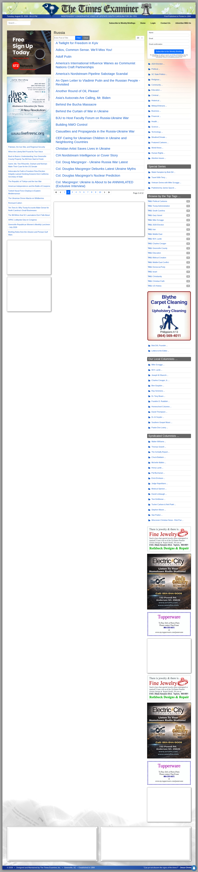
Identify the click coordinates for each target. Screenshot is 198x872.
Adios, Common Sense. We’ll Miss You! (84, 50)
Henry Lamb (156, 468)
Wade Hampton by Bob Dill (162, 172)
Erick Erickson (157, 478)
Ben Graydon (156, 386)
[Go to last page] (108, 192)
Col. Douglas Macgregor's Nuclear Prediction (88, 175)
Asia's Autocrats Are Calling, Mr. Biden (83, 98)
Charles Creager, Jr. (159, 380)
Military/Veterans (158, 106)
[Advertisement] (29, 257)
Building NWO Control (71, 124)
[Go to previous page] (60, 192)
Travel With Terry (158, 177)
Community (156, 85)
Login (153, 23)
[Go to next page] (104, 192)
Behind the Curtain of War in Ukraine (82, 111)
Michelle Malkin (157, 463)
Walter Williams (157, 442)
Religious (155, 80)
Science (154, 127)
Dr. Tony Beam (157, 396)
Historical (155, 101)
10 (100, 192)
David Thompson (158, 412)
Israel (155, 272)
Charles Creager (159, 244)
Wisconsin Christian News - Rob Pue (166, 520)
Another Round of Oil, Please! (77, 91)
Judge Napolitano (158, 483)
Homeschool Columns (160, 407)
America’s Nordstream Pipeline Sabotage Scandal (92, 74)
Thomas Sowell (157, 447)
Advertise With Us (183, 23)
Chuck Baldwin (157, 457)
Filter (79, 38)
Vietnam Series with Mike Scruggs (165, 183)
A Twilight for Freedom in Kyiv (77, 43)
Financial (155, 116)
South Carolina (159, 211)
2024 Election (157, 64)
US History (157, 286)
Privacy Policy (173, 56)
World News (156, 148)
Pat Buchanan (157, 473)
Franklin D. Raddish (159, 401)
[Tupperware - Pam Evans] (169, 624)
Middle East (157, 234)
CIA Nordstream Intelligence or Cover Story (87, 155)
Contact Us (165, 23)
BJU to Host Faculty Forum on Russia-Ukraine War (92, 118)
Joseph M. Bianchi (158, 375)
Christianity (157, 276)
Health (154, 121)
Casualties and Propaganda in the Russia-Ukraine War (95, 131)
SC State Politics (158, 74)
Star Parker (156, 515)
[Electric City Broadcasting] (169, 581)
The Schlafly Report (159, 452)
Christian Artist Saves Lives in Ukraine (83, 148)
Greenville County (160, 248)
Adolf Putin (64, 56)
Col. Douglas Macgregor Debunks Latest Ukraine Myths (96, 169)
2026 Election (158, 225)
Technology (156, 132)
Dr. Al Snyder (156, 417)
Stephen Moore (157, 510)
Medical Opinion (158, 489)
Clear (86, 38)
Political (154, 69)
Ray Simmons (157, 391)
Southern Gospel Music (160, 422)
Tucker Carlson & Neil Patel (162, 504)
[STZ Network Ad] (29, 52)
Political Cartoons (160, 201)
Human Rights (157, 153)
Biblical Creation (159, 258)
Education (155, 90)
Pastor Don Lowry (158, 428)
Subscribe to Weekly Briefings (122, 23)
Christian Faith (159, 281)
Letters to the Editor (159, 351)
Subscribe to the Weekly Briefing (169, 51)
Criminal (154, 95)
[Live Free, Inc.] (29, 109)
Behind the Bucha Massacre (76, 104)
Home (143, 23)
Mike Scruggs (158, 220)
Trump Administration (161, 206)
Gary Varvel (157, 215)
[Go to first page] (56, 192)
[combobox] (19, 23)
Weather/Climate (158, 137)
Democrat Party (159, 267)
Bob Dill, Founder (158, 346)
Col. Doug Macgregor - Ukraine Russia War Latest (92, 162)
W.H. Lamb (157, 239)
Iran (154, 229)
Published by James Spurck (162, 188)
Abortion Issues (157, 158)
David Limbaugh (158, 494)
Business (155, 111)
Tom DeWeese (157, 499)
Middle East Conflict (161, 262)
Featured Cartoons (159, 142)
